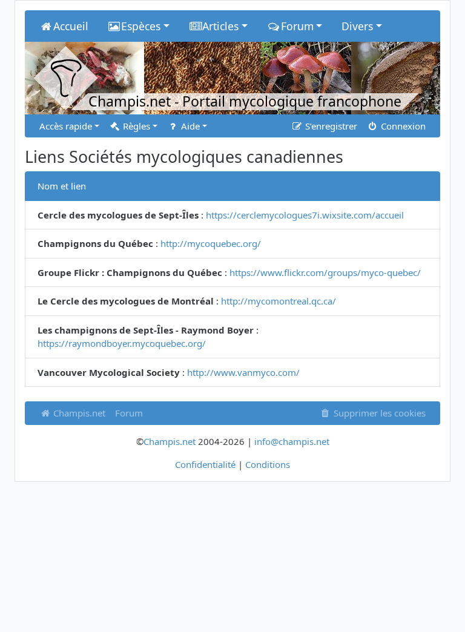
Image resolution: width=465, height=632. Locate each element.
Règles (135, 126)
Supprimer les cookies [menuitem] (378, 413)
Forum (129, 413)
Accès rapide (65, 126)
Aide (189, 126)
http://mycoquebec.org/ (210, 243)
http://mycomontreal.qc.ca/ (278, 301)
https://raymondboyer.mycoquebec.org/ (122, 343)
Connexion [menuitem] (402, 126)
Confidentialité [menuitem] (205, 464)
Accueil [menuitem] (70, 26)
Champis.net (78, 413)
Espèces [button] (140, 26)
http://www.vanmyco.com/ (243, 372)
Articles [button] (220, 26)
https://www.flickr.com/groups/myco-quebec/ (325, 272)
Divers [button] (357, 26)
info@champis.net (291, 441)
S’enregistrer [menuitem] (330, 126)
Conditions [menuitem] (267, 464)
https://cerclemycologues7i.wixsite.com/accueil (305, 215)
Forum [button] (297, 26)
